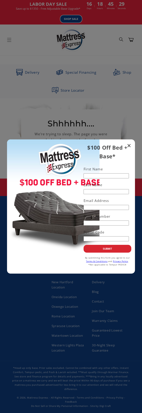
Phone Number (97, 216)
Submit (107, 248)
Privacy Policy (120, 261)
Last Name (93, 184)
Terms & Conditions (96, 261)
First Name (93, 169)
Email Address (96, 200)
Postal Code (94, 232)
